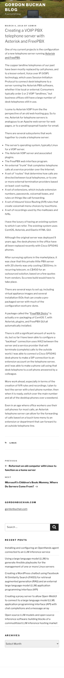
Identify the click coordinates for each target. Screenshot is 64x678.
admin (32, 26)
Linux (13, 443)
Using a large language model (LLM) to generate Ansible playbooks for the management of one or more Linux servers (29, 562)
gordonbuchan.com (16, 509)
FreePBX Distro (39, 313)
